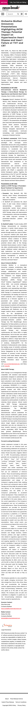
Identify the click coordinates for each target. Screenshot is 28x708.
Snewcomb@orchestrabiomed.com (11, 608)
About (7, 699)
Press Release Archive (16, 699)
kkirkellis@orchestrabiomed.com (10, 618)
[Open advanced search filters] (21, 14)
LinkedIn (7, 366)
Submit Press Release (8, 702)
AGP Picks (4, 2)
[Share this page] (26, 13)
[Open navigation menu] (2, 13)
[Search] (18, 14)
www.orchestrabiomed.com (12, 364)
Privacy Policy (22, 705)
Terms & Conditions (20, 702)
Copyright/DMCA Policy (9, 705)
